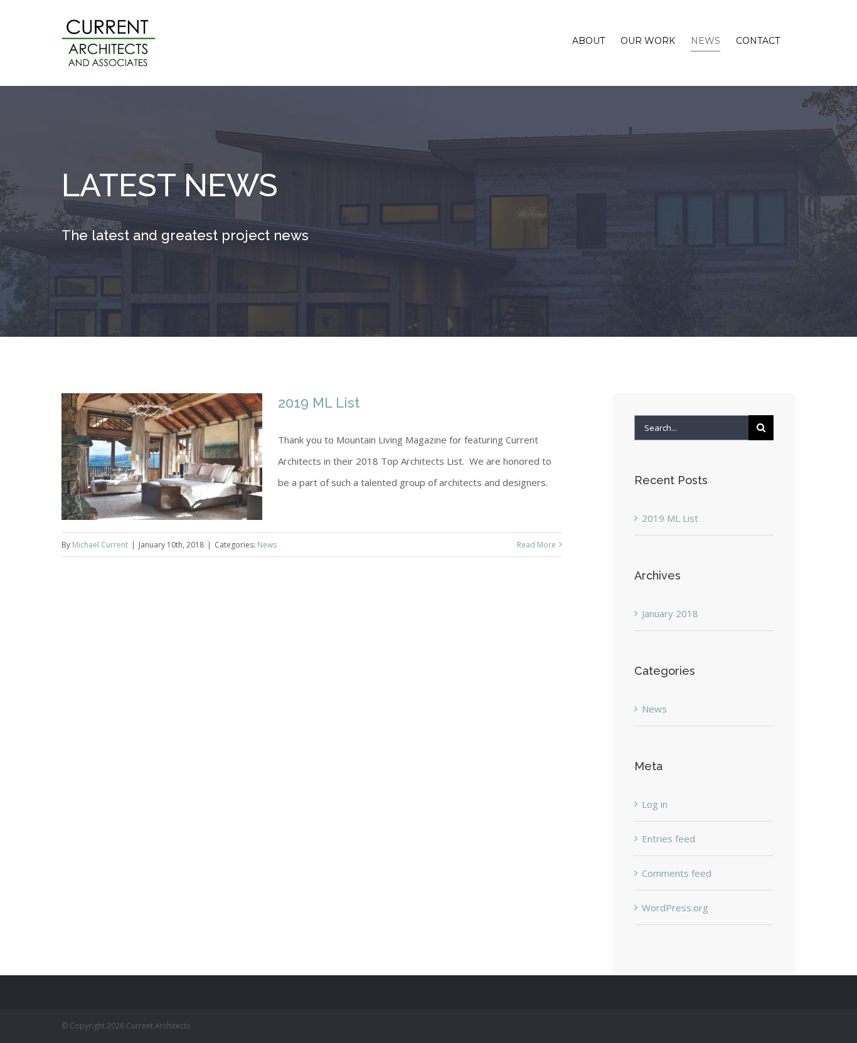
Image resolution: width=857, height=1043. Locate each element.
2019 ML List (318, 402)
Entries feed (668, 838)
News (267, 544)
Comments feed (676, 873)
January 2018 (670, 613)
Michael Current (100, 544)
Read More (536, 544)
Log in (655, 804)
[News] (428, 211)
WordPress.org (675, 907)
